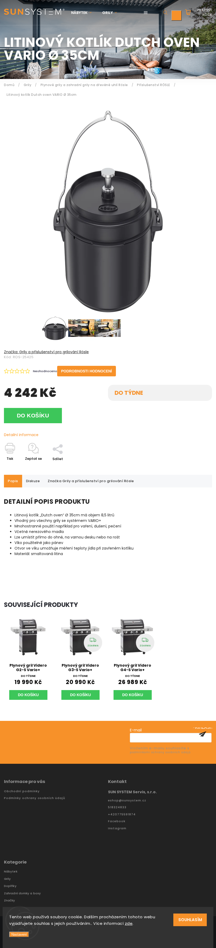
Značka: (46, 352)
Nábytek (10, 872)
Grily (7, 879)
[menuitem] (84, 12)
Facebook (116, 821)
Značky (9, 900)
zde (129, 923)
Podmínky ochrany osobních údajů (34, 798)
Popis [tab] (13, 481)
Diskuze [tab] (33, 481)
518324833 (117, 807)
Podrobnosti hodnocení (86, 371)
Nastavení (19, 934)
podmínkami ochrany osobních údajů (160, 752)
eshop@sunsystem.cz (127, 800)
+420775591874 (122, 814)
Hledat (165, 12)
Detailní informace (21, 434)
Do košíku (33, 415)
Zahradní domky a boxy (22, 893)
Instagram (117, 828)
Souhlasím (190, 919)
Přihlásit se (202, 734)
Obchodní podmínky (22, 791)
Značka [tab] (91, 481)
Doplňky (10, 886)
